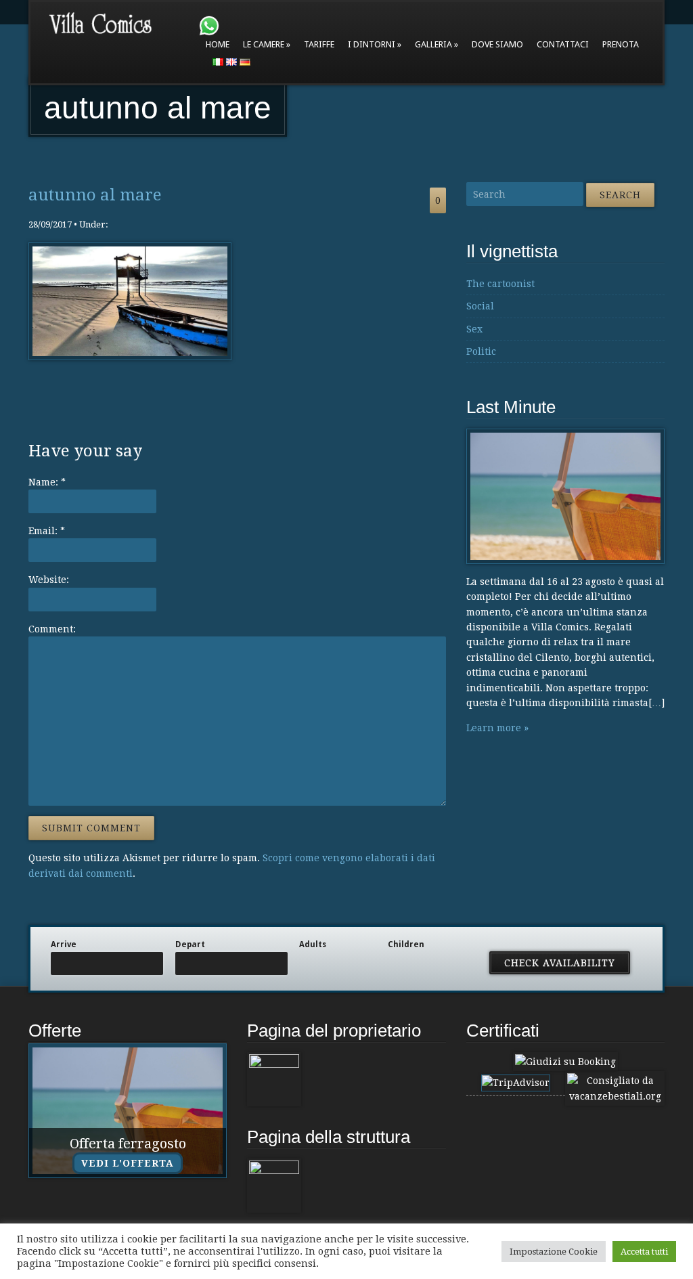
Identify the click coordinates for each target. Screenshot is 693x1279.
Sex (474, 329)
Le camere (263, 44)
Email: (46, 530)
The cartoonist (500, 283)
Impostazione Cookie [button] (554, 1252)
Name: (47, 482)
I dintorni (371, 44)
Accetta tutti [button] (644, 1252)
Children (406, 944)
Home (217, 44)
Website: (48, 579)
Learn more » (497, 727)
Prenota (620, 44)
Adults (312, 944)
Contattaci (563, 44)
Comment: (52, 629)
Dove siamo (497, 44)
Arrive (63, 944)
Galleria (433, 44)
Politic (481, 351)
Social (480, 306)
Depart (190, 944)
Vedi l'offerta (127, 1163)
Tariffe (319, 44)
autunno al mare (95, 195)
